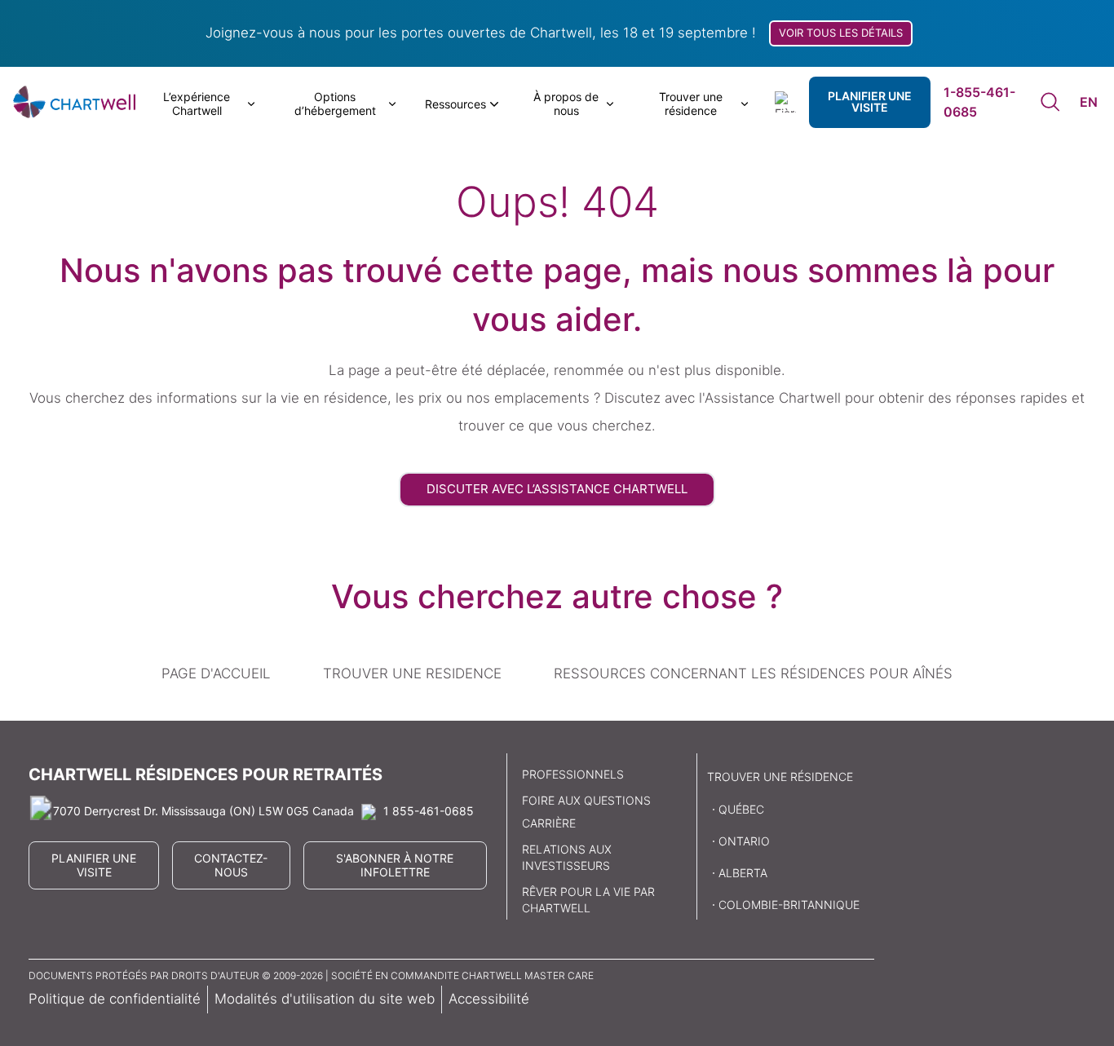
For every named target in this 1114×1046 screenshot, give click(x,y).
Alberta (742, 873)
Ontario (744, 841)
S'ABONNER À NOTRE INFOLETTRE (394, 865)
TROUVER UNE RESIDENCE (412, 673)
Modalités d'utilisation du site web (324, 999)
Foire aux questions (586, 800)
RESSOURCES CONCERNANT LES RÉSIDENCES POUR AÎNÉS (753, 673)
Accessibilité (489, 999)
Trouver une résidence (780, 776)
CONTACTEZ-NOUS (230, 865)
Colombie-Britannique (789, 904)
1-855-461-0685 (979, 102)
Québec (741, 809)
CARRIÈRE (549, 823)
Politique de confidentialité (115, 999)
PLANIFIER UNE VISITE (870, 101)
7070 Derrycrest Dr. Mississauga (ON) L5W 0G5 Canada (203, 811)
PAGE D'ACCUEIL (216, 673)
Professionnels (573, 774)
